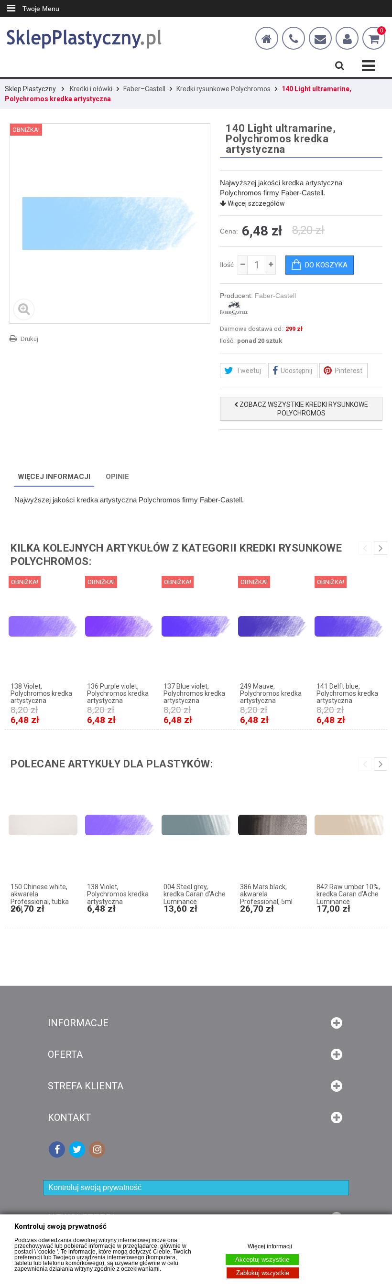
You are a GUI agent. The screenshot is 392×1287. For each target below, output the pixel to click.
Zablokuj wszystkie (262, 1272)
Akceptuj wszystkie (262, 1259)
